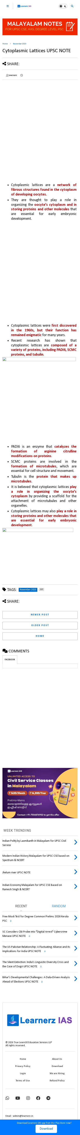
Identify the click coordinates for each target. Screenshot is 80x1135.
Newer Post (40, 615)
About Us (57, 1059)
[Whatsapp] (7, 1098)
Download (46, 1128)
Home (5, 44)
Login (23, 1073)
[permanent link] (22, 75)
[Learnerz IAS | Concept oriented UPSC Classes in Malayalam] (24, 8)
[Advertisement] (40, 123)
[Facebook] (38, 1098)
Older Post (40, 625)
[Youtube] (17, 1098)
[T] (48, 1098)
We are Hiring (57, 1073)
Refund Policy (57, 1081)
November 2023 (19, 44)
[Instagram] (28, 1098)
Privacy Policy (22, 1066)
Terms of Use (23, 1081)
